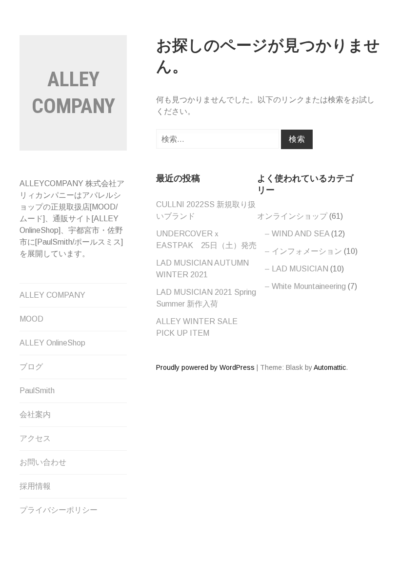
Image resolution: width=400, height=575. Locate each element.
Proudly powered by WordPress (205, 367)
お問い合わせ (43, 462)
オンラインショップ (292, 216)
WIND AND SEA (300, 234)
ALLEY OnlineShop (52, 343)
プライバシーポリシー (59, 510)
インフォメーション (307, 251)
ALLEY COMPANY (52, 295)
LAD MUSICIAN (300, 269)
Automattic (330, 367)
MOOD (31, 319)
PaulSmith (37, 390)
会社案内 (35, 414)
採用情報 (35, 486)
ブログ (31, 367)
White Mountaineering (309, 286)
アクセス (35, 438)
